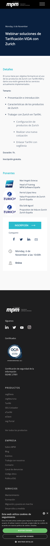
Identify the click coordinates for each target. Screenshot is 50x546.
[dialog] (25, 528)
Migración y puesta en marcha (19, 504)
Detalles (34, 525)
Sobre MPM (10, 447)
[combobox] (44, 513)
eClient (8, 416)
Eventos (8, 456)
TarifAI (8, 403)
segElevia (9, 394)
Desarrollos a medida (15, 508)
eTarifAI (8, 412)
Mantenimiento (12, 495)
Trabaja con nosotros (15, 460)
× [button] (47, 513)
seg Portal (9, 421)
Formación (10, 499)
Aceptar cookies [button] (25, 531)
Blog (7, 451)
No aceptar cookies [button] (24, 536)
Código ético (11, 474)
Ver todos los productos (16, 430)
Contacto (9, 465)
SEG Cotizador (11, 407)
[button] (25, 541)
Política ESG (10, 478)
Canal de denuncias (14, 469)
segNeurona (10, 398)
